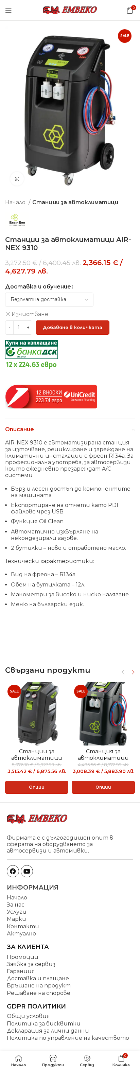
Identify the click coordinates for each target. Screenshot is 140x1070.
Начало (16, 202)
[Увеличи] (17, 179)
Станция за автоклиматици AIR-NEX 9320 (103, 758)
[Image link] (37, 818)
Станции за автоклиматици (75, 202)
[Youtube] (27, 871)
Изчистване (30, 314)
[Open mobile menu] (8, 10)
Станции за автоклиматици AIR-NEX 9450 (36, 758)
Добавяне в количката (72, 327)
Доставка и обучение (38, 286)
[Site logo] (70, 9)
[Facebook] (13, 871)
